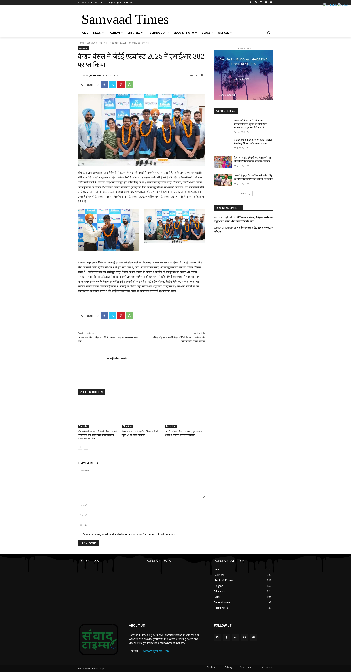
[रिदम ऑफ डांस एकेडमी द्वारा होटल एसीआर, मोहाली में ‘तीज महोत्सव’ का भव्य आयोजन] (223, 162)
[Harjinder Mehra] (80, 75)
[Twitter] (261, 3)
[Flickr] (235, 637)
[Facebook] (251, 3)
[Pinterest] (121, 84)
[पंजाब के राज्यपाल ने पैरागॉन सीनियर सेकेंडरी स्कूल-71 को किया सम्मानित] (142, 414)
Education (92, 42)
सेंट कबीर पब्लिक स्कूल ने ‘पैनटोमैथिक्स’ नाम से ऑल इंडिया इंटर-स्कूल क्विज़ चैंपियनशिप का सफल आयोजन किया (97, 435)
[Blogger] (217, 637)
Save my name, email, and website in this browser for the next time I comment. (129, 534)
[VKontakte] (253, 637)
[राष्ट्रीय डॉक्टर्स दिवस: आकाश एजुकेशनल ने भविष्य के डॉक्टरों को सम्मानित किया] (185, 414)
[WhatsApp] (129, 84)
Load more (242, 193)
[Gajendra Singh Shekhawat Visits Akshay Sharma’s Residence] (223, 144)
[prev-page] (80, 447)
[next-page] (86, 447)
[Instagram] (256, 3)
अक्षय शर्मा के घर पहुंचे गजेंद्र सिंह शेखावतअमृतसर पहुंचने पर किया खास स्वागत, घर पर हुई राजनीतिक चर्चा (250, 124)
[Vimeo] (266, 3)
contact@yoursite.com (156, 651)
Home (81, 42)
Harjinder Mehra (95, 75)
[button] (268, 32)
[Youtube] (271, 3)
